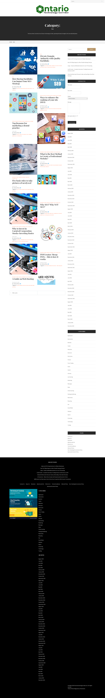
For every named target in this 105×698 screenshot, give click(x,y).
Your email (70, 90)
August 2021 (70, 271)
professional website (44, 166)
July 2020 (70, 305)
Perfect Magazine (75, 688)
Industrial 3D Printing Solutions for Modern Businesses (79, 59)
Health (51, 95)
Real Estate (70, 397)
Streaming (70, 418)
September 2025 (71, 164)
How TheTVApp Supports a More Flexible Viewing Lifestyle (80, 62)
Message (69, 102)
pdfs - (55, 265)
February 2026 (70, 150)
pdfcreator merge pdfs (49, 265)
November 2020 (71, 291)
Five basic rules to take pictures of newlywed (22, 181)
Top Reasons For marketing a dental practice (20, 125)
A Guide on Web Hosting (23, 279)
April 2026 (70, 147)
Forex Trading (19, 177)
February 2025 (70, 188)
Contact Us (70, 436)
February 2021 (70, 284)
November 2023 (71, 240)
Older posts (14, 293)
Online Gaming (71, 390)
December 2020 (71, 288)
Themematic (82, 688)
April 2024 (70, 222)
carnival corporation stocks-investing (25, 239)
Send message (72, 123)
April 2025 (70, 181)
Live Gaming (70, 377)
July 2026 (70, 136)
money (46, 213)
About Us (69, 438)
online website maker (57, 165)
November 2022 (71, 257)
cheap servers (19, 285)
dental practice (20, 134)
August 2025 (70, 167)
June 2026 (70, 140)
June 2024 (70, 215)
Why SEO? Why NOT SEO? (49, 205)
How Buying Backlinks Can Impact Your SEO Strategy (22, 81)
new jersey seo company (52, 213)
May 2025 (69, 178)
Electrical (70, 352)
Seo (41, 54)
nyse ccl (16, 241)
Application (42, 95)
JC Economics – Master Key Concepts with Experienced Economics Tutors (52, 477)
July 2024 (70, 212)
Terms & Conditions (72, 446)
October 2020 (70, 295)
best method (47, 165)
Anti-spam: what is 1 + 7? (73, 116)
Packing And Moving (72, 394)
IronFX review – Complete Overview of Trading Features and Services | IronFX (80, 70)
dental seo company (28, 134)
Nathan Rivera (45, 64)
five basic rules (24, 189)
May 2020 (69, 312)
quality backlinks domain (50, 67)
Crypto (69, 346)
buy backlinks (20, 88)
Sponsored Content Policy (73, 452)
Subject (69, 96)
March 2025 (70, 185)
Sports (69, 414)
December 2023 (71, 236)
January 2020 (70, 322)
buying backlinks (26, 88)
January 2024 (70, 233)
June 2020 (70, 308)
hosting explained (29, 285)
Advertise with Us (71, 442)
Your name (70, 84)
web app (60, 265)
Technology (14, 178)
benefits (54, 65)
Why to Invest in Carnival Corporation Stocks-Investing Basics (23, 231)
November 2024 (71, 198)
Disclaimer (70, 440)
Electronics (47, 95)
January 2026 (70, 154)
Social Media (70, 407)
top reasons (19, 135)
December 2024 (71, 195)
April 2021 (70, 281)
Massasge (70, 383)
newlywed (30, 189)
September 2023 (71, 247)
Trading (69, 425)
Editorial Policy (71, 448)
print (58, 265)
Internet (24, 177)
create (51, 165)
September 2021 (71, 267)
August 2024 (70, 209)
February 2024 (70, 229)
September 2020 (71, 298)
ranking (42, 110)
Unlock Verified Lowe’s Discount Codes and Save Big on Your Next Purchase (81, 75)
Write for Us (70, 444)
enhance (46, 108)
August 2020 (70, 302)
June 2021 (70, 277)
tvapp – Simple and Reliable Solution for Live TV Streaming (80, 65)
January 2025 (70, 191)
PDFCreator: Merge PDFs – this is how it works (49, 257)
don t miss (19, 189)
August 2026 (70, 133)
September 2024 (71, 205)
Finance (69, 359)
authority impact (48, 65)
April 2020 (70, 315)
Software (59, 95)
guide (24, 285)
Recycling (70, 401)
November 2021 (71, 264)
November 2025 (71, 157)
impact (31, 88)
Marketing (14, 135)
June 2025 (70, 174)
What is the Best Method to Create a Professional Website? (51, 156)
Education (70, 349)
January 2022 (70, 260)
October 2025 (70, 160)
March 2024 (70, 226)
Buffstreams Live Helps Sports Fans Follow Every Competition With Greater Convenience (52, 479)
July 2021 (70, 274)
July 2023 (70, 253)
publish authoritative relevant (54, 108)
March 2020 (70, 319)
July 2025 (70, 171)
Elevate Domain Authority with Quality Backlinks (50, 58)
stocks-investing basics (23, 241)
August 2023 (70, 250)
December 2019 (71, 326)
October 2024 (70, 202)
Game (69, 366)
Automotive (70, 339)
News (54, 95)
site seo (45, 110)
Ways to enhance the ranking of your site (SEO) (49, 99)
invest (13, 241)
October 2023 (70, 243)
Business (14, 177)
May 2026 (69, 143)
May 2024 (69, 219)
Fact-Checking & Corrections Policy (75, 450)
